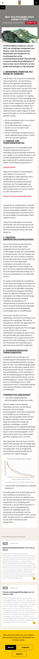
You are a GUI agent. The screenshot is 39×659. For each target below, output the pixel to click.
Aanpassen (25, 647)
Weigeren (19, 654)
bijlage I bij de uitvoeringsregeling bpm (17, 196)
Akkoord (11, 647)
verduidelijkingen (9, 167)
